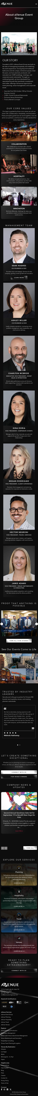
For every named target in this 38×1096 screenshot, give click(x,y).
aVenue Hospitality (6, 1019)
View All (30, 848)
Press (2, 1073)
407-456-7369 (5, 993)
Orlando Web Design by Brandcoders (19, 1094)
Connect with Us (19, 772)
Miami (3, 1054)
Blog (2, 1070)
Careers (3, 1075)
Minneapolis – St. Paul (7, 1057)
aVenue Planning (6, 1017)
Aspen (3, 1059)
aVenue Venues (5, 1024)
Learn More (19, 277)
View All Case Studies (19, 641)
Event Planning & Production (9, 1030)
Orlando (3, 1049)
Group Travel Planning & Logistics (10, 1043)
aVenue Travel (5, 1022)
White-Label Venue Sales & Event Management (14, 1035)
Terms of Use (4, 1083)
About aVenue (5, 1065)
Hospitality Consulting (7, 1041)
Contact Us (4, 1078)
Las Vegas (4, 1052)
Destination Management (8, 1033)
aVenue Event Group (7, 1014)
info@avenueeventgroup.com (9, 995)
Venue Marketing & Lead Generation (11, 1038)
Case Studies (4, 1068)
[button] (1, 624)
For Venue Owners (19, 776)
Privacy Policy (5, 1080)
